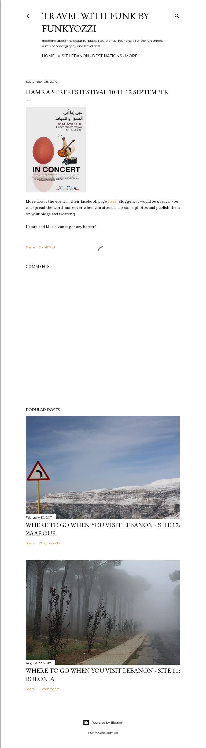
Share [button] (30, 247)
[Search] (177, 15)
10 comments (49, 543)
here (112, 201)
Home (48, 56)
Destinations (107, 56)
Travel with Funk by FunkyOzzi (95, 22)
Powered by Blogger (107, 722)
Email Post (47, 247)
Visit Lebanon (73, 56)
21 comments (49, 689)
